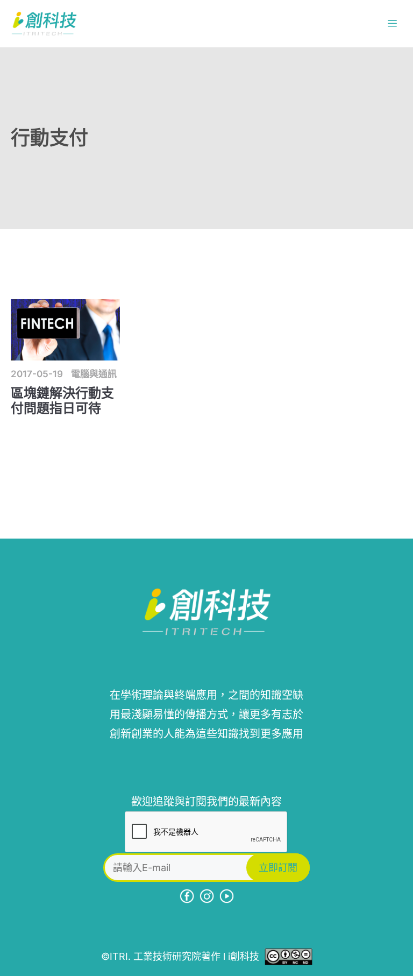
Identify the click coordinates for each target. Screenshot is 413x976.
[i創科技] (44, 23)
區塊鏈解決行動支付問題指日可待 (62, 400)
